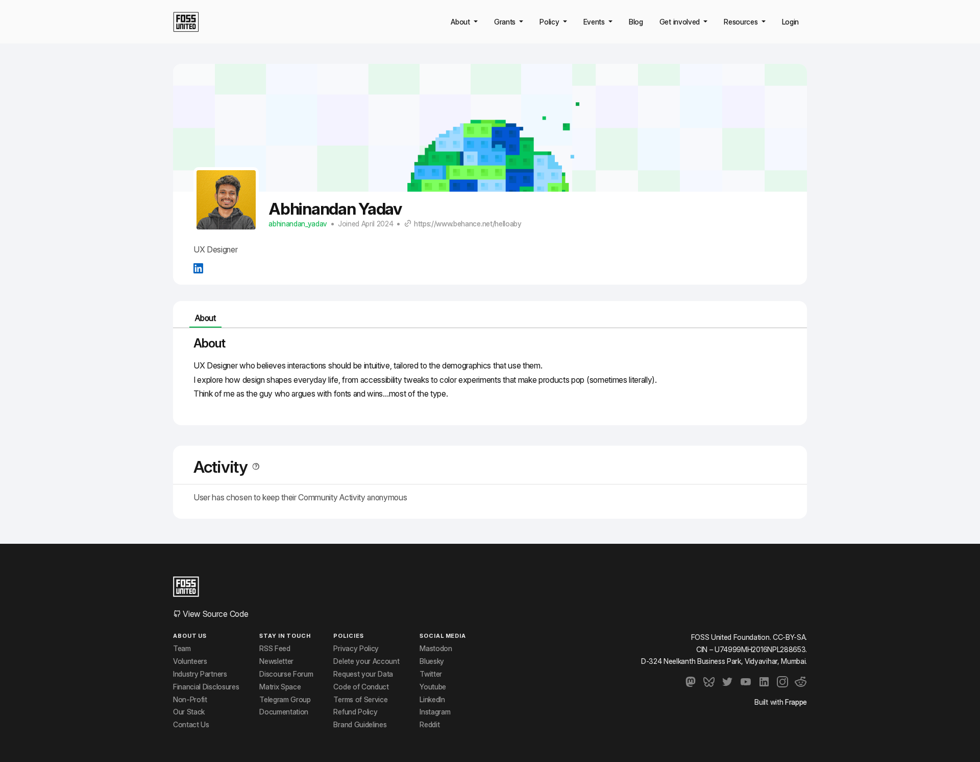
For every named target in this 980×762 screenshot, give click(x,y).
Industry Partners (200, 674)
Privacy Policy (356, 648)
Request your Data (363, 674)
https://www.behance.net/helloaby (468, 224)
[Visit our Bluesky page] (709, 682)
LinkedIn (432, 700)
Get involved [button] (680, 21)
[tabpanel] (490, 372)
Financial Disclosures (206, 687)
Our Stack (189, 712)
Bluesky (432, 661)
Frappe (796, 702)
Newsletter (276, 661)
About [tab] (205, 318)
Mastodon (436, 648)
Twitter (431, 674)
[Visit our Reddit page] (801, 682)
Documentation (283, 712)
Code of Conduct (360, 687)
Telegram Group (285, 700)
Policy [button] (550, 21)
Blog (636, 21)
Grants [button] (506, 21)
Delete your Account (366, 661)
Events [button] (595, 21)
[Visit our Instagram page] (782, 682)
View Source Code (214, 614)
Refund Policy (355, 712)
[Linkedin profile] (198, 267)
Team (182, 648)
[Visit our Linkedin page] (764, 682)
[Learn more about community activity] (254, 467)
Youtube (433, 687)
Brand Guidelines (359, 725)
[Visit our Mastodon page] (690, 682)
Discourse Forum (286, 674)
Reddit (429, 725)
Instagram (435, 712)
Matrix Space (280, 687)
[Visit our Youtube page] (746, 682)
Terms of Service (360, 700)
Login (790, 21)
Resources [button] (742, 21)
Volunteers (190, 661)
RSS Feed (274, 648)
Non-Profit (190, 700)
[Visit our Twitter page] (727, 682)
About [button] (461, 21)
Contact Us (191, 725)
